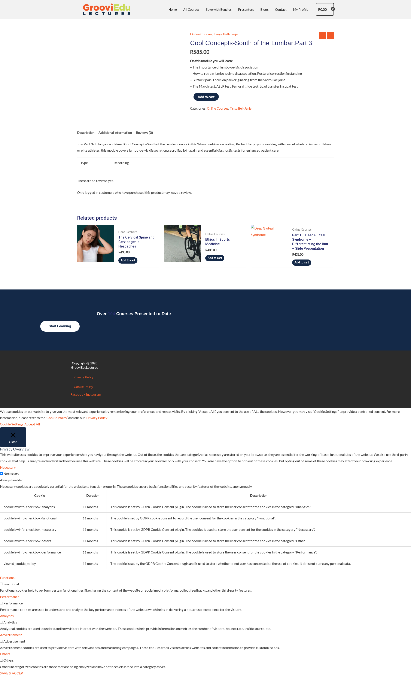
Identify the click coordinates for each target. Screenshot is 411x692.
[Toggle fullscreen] (26, 680)
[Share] (44, 680)
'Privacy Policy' (96, 418)
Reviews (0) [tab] (144, 132)
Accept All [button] (32, 424)
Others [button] (5, 654)
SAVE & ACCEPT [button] (12, 673)
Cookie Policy (83, 387)
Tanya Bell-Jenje (226, 34)
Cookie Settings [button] (11, 424)
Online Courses (201, 34)
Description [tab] (85, 132)
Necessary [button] (8, 467)
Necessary (11, 473)
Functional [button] (7, 578)
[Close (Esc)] (61, 680)
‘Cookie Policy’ (57, 418)
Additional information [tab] (115, 132)
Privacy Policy (83, 377)
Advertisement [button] (11, 635)
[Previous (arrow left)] (8, 688)
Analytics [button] (7, 616)
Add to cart (206, 97)
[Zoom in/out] (8, 680)
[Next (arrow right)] (26, 688)
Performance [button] (9, 597)
